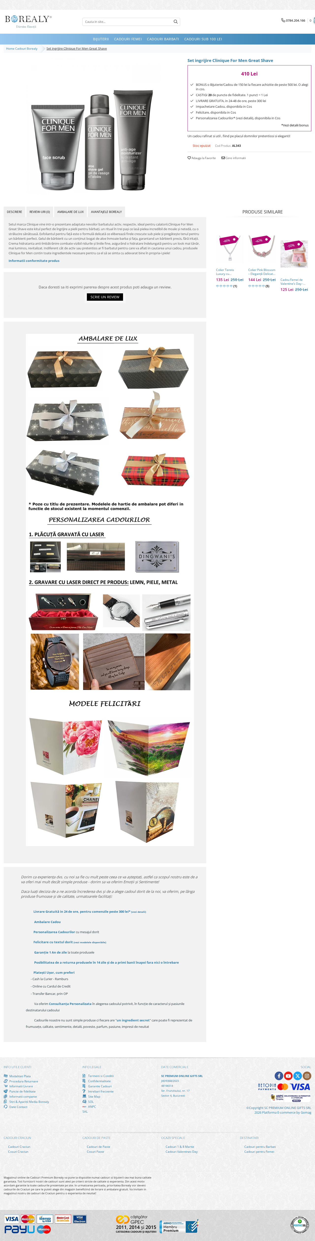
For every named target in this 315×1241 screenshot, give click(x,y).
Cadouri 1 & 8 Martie (179, 1147)
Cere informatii (235, 158)
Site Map (93, 1096)
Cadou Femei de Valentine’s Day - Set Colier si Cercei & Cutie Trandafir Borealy (293, 282)
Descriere (14, 212)
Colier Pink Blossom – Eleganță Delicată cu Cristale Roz (261, 272)
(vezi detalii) (138, 911)
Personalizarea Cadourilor (54, 932)
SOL (90, 1102)
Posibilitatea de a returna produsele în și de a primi (106, 962)
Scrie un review (105, 297)
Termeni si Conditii (100, 1076)
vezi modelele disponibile (89, 942)
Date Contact (18, 1107)
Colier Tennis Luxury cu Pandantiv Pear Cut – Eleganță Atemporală (229, 272)
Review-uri (40, 212)
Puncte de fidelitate (22, 1091)
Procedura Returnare (23, 1081)
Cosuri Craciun (17, 1151)
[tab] (14, 212)
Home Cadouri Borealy (22, 48)
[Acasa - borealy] (28, 22)
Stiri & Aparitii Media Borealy (29, 1102)
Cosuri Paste (95, 1151)
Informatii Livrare (21, 1086)
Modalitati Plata (20, 1076)
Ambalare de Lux (70, 212)
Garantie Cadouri (99, 1086)
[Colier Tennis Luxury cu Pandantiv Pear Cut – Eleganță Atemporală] (229, 249)
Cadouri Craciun (18, 1147)
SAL (85, 1111)
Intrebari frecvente (100, 1091)
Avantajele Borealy (106, 212)
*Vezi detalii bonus (295, 125)
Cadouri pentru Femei (259, 1151)
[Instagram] (307, 1076)
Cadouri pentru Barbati (260, 1147)
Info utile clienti (17, 1067)
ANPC (91, 1106)
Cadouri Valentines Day (181, 1151)
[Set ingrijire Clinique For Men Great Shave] (92, 125)
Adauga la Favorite (203, 158)
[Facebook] (279, 1076)
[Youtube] (288, 1076)
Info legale (91, 1067)
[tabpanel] (92, 125)
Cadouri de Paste (98, 1147)
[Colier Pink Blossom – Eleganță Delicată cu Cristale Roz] (262, 249)
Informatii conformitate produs (34, 260)
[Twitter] (297, 1076)
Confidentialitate (99, 1081)
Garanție (50, 952)
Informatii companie (23, 1096)
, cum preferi (54, 972)
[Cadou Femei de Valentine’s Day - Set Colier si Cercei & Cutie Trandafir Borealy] (294, 254)
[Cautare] (175, 22)
